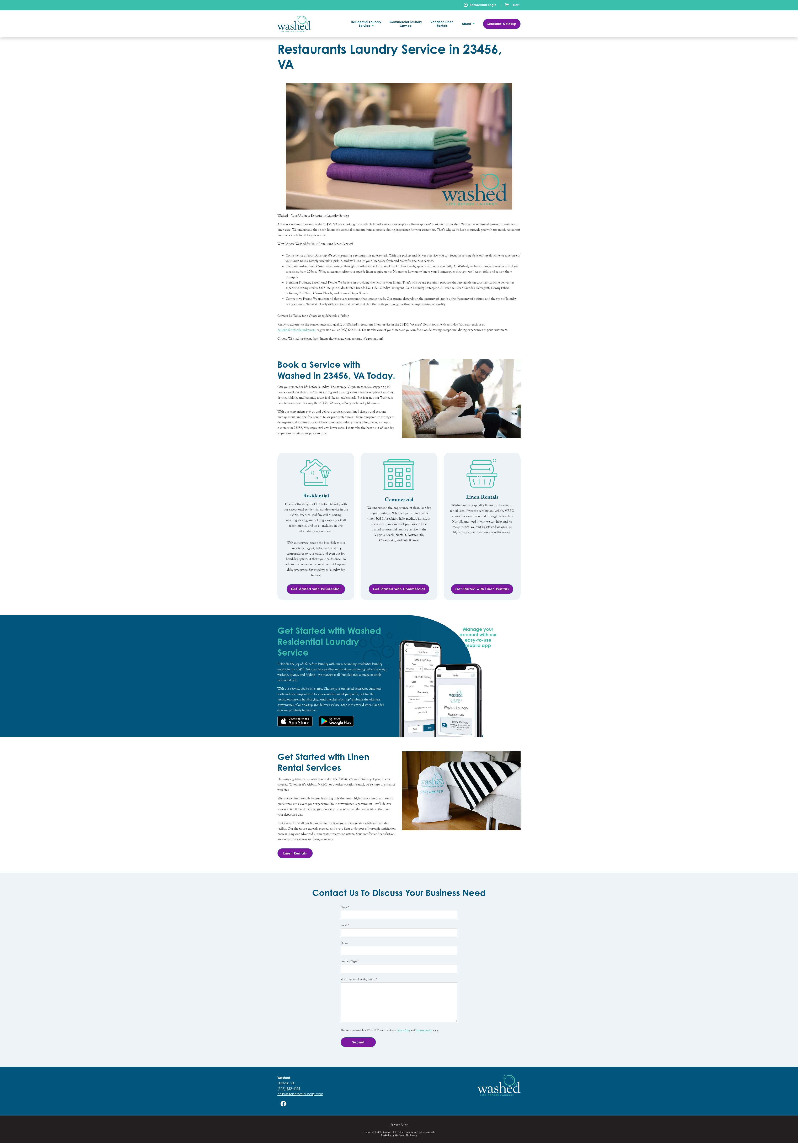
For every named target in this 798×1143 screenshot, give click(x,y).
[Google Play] (336, 721)
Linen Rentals (295, 853)
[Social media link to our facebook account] (283, 1103)
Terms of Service (423, 1030)
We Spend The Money (406, 1135)
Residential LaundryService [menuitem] (366, 24)
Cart (516, 5)
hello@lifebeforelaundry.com (300, 1094)
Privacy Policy (403, 1030)
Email (345, 925)
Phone (344, 943)
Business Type (349, 961)
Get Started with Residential (316, 589)
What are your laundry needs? (359, 979)
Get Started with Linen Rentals (482, 589)
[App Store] (295, 721)
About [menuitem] (467, 24)
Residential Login (483, 5)
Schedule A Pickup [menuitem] (501, 24)
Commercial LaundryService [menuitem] (406, 24)
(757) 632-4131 (288, 1088)
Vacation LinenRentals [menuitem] (441, 24)
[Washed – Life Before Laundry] (300, 24)
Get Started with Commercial (399, 589)
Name (345, 907)
